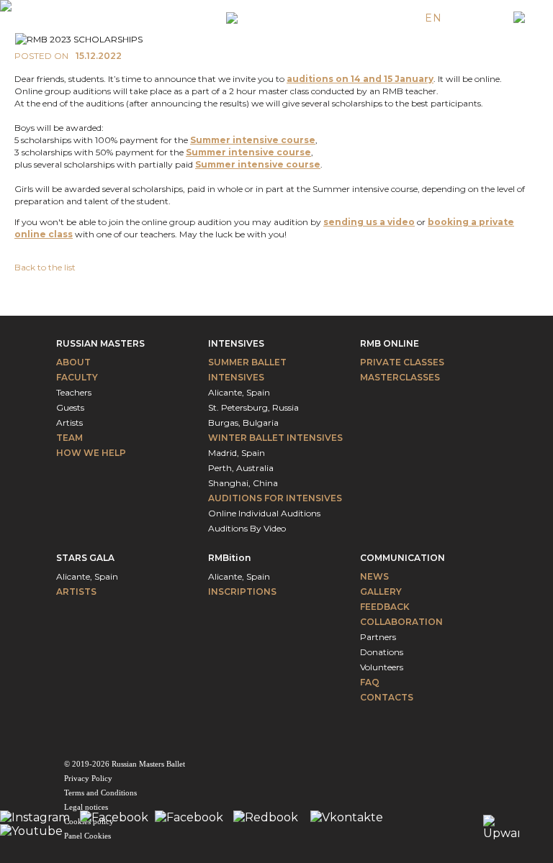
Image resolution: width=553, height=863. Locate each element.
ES (459, 18)
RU (485, 18)
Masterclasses (400, 377)
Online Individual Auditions (264, 513)
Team (69, 437)
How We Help (91, 452)
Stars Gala (85, 557)
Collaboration (401, 621)
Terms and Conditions (100, 792)
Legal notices (86, 807)
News (374, 576)
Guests (70, 407)
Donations (381, 652)
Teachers (73, 392)
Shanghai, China (243, 483)
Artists (69, 422)
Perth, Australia (241, 467)
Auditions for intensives (275, 498)
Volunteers (381, 667)
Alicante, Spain (239, 392)
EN (433, 18)
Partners (378, 636)
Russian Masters (100, 343)
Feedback (385, 606)
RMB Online (389, 343)
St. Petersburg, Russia (253, 407)
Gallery (381, 591)
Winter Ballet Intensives (275, 437)
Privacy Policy (88, 778)
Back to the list (45, 267)
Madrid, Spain (236, 452)
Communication (402, 557)
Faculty (77, 377)
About (73, 362)
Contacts (386, 697)
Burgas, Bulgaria (243, 422)
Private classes (402, 362)
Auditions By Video (247, 528)
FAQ (369, 682)
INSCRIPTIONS (242, 591)
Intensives (236, 343)
